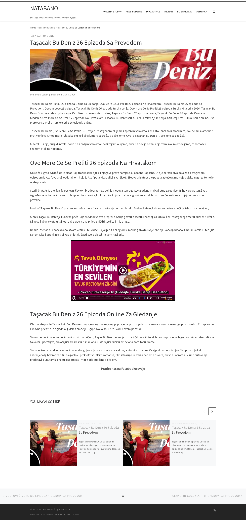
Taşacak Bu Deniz (46, 27)
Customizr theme (71, 514)
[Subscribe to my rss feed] (215, 510)
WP (42, 514)
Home (33, 27)
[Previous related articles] (204, 411)
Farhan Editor (40, 95)
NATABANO (44, 509)
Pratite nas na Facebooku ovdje (123, 368)
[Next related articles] (212, 411)
